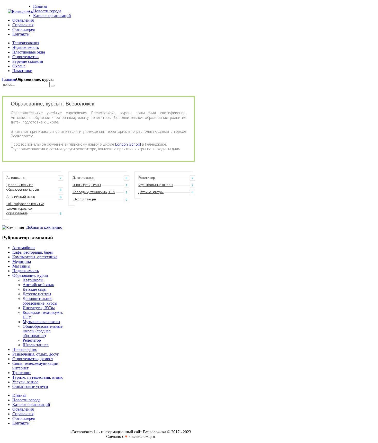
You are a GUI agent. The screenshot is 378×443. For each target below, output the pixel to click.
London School (128, 144)
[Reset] (53, 85)
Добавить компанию (44, 227)
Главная (9, 79)
